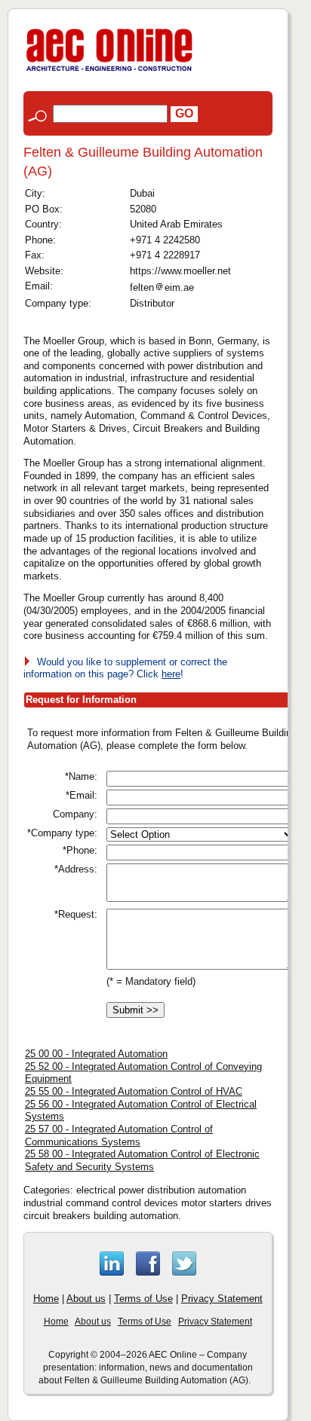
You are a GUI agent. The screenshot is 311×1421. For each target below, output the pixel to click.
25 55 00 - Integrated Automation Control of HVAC (133, 1091)
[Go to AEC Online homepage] (109, 71)
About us (86, 1298)
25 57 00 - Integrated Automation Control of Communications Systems (119, 1135)
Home (46, 1298)
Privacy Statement (222, 1298)
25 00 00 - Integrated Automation (96, 1053)
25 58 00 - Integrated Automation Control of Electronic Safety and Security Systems (142, 1160)
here (171, 674)
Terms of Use (143, 1298)
